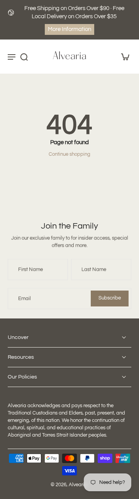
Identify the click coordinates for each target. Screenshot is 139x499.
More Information (69, 29)
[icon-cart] (122, 56)
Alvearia (78, 484)
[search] (23, 57)
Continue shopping (69, 154)
